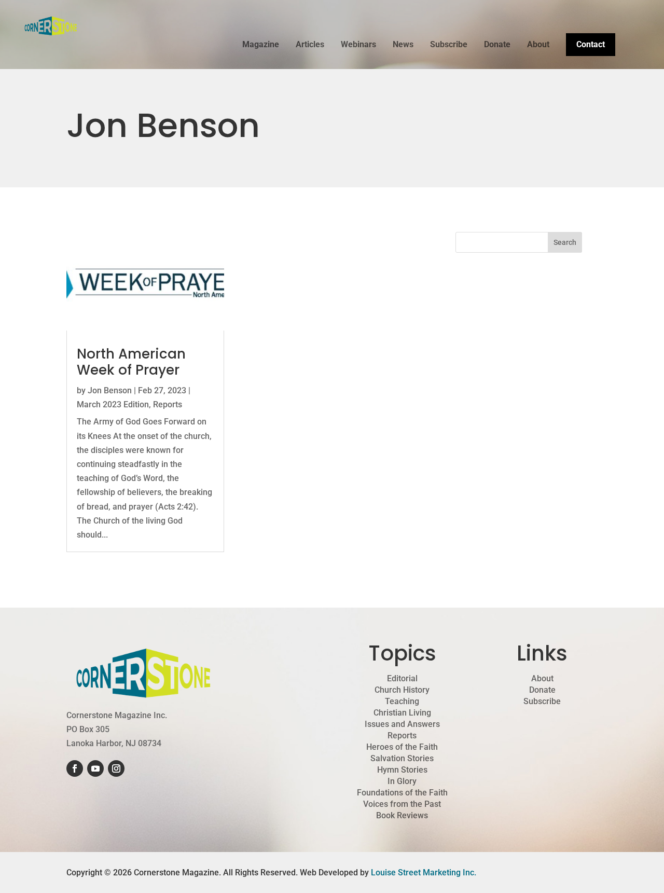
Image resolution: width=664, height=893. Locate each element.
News (403, 45)
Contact (590, 44)
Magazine (260, 45)
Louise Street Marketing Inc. (423, 872)
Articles (310, 45)
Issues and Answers (402, 724)
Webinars (358, 45)
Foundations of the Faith (402, 792)
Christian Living (402, 713)
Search (565, 242)
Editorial (402, 678)
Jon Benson (110, 390)
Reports (167, 404)
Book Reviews (402, 815)
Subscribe (448, 45)
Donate (497, 45)
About (538, 45)
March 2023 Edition (113, 404)
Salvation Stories (402, 758)
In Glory (402, 781)
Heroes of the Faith (402, 747)
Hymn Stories (402, 770)
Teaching (402, 701)
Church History (402, 690)
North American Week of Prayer (131, 362)
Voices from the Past (402, 804)
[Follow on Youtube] (95, 768)
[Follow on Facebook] (74, 768)
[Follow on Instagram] (116, 768)
